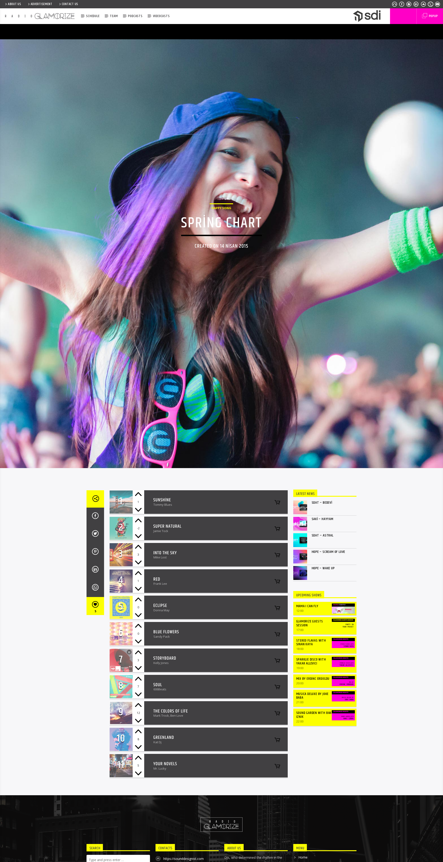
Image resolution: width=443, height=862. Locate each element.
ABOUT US (14, 4)
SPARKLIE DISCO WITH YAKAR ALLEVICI (311, 703)
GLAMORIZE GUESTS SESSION (309, 665)
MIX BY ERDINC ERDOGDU (313, 720)
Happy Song (221, 227)
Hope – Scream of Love (328, 593)
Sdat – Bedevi (322, 544)
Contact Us (70, 4)
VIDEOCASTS (161, 16)
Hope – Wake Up (323, 610)
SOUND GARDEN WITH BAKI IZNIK (314, 756)
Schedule (92, 16)
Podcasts (135, 16)
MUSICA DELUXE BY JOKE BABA (312, 737)
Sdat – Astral (322, 577)
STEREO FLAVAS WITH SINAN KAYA (311, 684)
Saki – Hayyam (322, 560)
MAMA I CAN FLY (307, 648)
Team (114, 16)
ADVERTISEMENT (41, 4)
